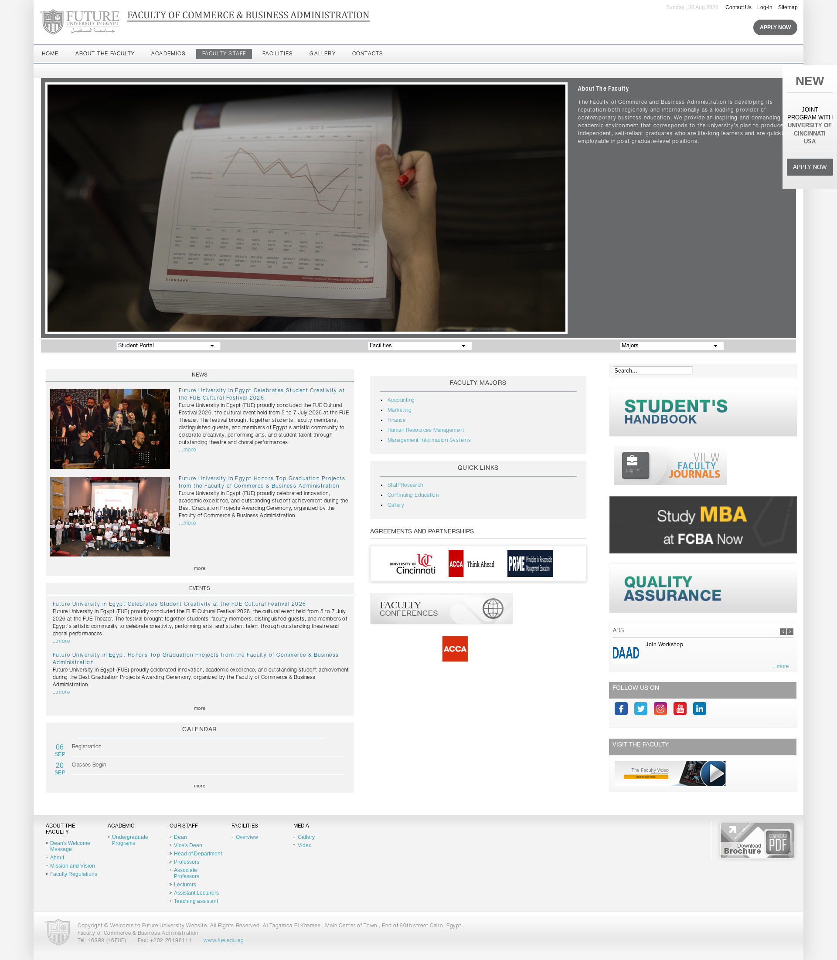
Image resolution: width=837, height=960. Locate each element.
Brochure (757, 840)
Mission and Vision (72, 866)
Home (50, 54)
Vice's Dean (188, 845)
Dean (180, 837)
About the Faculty (105, 54)
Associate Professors (186, 873)
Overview (247, 837)
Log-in (764, 7)
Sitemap (788, 7)
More (200, 569)
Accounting (401, 400)
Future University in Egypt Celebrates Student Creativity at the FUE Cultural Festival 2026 (179, 604)
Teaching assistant (196, 901)
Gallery (322, 54)
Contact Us (738, 7)
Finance (396, 420)
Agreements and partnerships (422, 532)
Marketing (400, 410)
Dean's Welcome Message (70, 846)
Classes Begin (89, 765)
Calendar (199, 730)
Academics (168, 54)
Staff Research (405, 485)
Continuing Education (413, 495)
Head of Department (198, 854)
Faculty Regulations (73, 874)
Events (199, 588)
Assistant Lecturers (196, 893)
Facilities (277, 54)
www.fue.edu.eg (224, 940)
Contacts (368, 54)
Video (305, 845)
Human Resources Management (426, 430)
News (200, 375)
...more (187, 450)
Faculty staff (224, 54)
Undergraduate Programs (130, 840)
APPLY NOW (810, 167)
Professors (186, 862)
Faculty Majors (478, 383)
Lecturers (185, 885)
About (57, 858)
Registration (87, 747)
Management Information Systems (429, 440)
